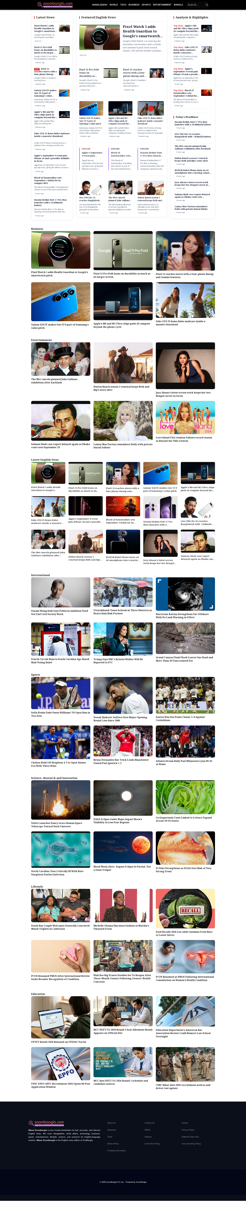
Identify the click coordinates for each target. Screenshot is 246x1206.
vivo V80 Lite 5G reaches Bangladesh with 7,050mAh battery (90, 200)
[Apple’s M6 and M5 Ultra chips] (64, 117)
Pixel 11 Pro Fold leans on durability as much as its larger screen (45, 51)
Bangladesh (99, 4)
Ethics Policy (113, 1143)
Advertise (111, 1130)
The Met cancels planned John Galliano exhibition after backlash (119, 202)
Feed (109, 1137)
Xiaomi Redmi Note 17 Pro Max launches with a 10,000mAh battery (50, 202)
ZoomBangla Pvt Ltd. (115, 1182)
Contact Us (150, 1123)
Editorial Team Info (190, 1137)
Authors (148, 1137)
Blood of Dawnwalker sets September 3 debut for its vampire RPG (48, 180)
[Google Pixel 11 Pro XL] (64, 74)
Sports (146, 4)
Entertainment (162, 4)
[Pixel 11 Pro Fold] (64, 53)
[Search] (207, 5)
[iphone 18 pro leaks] (206, 73)
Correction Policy (152, 1143)
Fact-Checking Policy (191, 1143)
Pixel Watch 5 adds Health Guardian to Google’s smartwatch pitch (45, 30)
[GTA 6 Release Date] (206, 52)
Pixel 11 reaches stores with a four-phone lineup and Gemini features (45, 73)
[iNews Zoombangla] (55, 4)
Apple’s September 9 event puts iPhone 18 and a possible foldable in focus (52, 158)
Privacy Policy (188, 1130)
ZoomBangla (141, 1182)
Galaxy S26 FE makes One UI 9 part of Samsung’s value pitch (45, 94)
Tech (123, 4)
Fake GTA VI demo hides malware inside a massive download (52, 135)
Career (185, 1123)
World (114, 4)
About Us (111, 1123)
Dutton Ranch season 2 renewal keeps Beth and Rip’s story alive (150, 200)
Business (134, 4)
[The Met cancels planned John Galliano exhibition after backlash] (120, 193)
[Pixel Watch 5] (64, 31)
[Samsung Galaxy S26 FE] (64, 96)
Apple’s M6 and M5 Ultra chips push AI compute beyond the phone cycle (44, 116)
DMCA (148, 1130)
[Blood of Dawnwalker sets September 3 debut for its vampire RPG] (206, 95)
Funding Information (116, 1150)
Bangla (178, 4)
